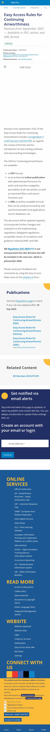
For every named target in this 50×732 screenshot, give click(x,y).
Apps (47, 3)
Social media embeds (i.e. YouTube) (20, 708)
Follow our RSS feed (9, 674)
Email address (16, 443)
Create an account (23, 639)
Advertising (11, 711)
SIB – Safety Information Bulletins (25, 573)
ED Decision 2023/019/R (26, 376)
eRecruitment (21, 545)
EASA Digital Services (24, 519)
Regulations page (24, 300)
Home (6, 8)
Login (17, 634)
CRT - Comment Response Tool (26, 506)
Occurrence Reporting (24, 560)
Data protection (21, 595)
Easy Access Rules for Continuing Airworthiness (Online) (27, 331)
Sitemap (18, 655)
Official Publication (23, 489)
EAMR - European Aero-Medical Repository (25, 513)
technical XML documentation (25, 347)
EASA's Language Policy (25, 607)
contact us (28, 277)
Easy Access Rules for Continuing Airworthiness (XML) (27, 341)
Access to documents (24, 587)
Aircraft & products (25, 59)
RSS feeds (19, 651)
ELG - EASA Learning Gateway (24, 529)
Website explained (23, 626)
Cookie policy (20, 591)
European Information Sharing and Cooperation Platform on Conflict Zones (26, 537)
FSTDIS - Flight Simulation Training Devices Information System (26, 552)
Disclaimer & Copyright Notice (25, 601)
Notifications (20, 643)
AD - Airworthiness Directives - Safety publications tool (23, 496)
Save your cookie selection (16, 714)
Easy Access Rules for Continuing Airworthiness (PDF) (27, 320)
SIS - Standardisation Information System (24, 566)
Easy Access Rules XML (25, 647)
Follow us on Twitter (26, 674)
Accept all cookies (13, 719)
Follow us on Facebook (20, 674)
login (30, 430)
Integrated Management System (25, 613)
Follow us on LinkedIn (32, 674)
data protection (28, 695)
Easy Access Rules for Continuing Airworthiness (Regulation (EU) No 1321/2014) (20, 55)
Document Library (19, 8)
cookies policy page (33, 698)
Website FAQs (21, 630)
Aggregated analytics (15, 705)
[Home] (6, 728)
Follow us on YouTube (15, 674)
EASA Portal (20, 523)
